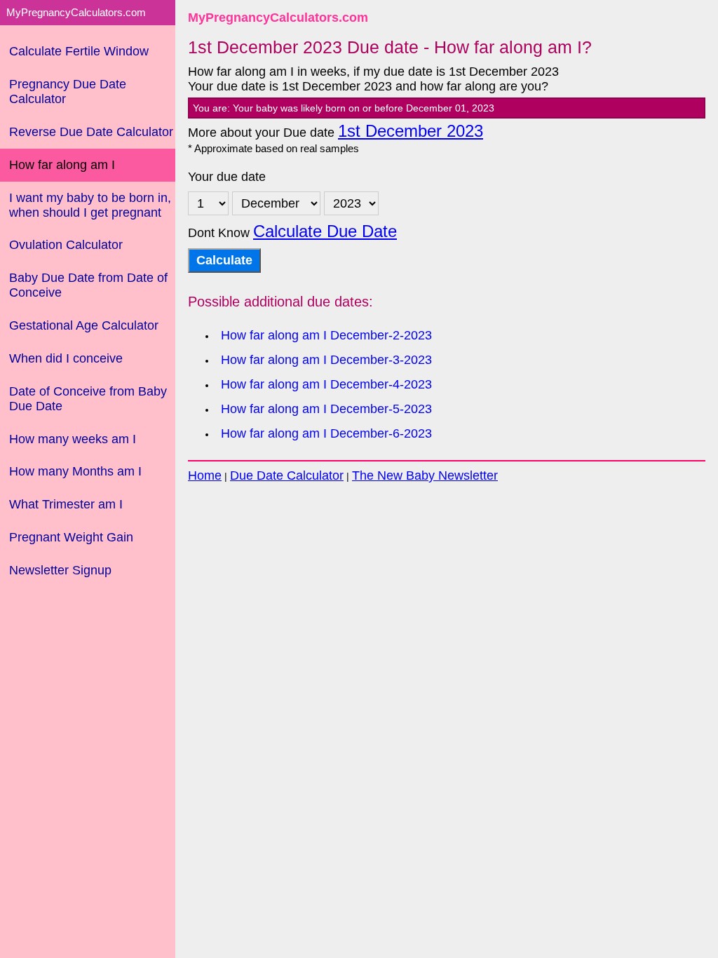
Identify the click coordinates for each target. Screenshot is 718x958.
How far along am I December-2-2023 (326, 335)
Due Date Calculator (287, 475)
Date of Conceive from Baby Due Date (88, 398)
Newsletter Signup (60, 570)
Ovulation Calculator (66, 245)
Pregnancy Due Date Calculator (67, 91)
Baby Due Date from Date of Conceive (88, 285)
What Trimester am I (66, 504)
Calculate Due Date (325, 231)
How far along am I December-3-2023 (326, 360)
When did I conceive (66, 358)
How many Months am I (75, 471)
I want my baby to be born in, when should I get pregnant (90, 205)
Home (205, 475)
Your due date (227, 177)
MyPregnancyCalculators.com (278, 18)
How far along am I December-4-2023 (326, 384)
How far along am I (62, 165)
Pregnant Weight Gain (71, 537)
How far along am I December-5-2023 (326, 409)
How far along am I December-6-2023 (326, 433)
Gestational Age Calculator (83, 325)
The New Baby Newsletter (425, 475)
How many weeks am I (72, 439)
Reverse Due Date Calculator (91, 132)
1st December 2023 (410, 131)
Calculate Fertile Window (79, 51)
